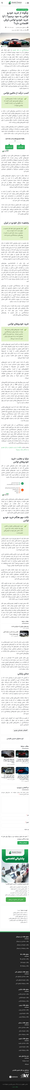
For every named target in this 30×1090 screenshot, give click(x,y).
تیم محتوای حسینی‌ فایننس (21, 27)
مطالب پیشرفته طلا (24, 966)
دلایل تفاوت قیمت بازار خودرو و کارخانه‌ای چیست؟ (7, 776)
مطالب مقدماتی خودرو (20, 730)
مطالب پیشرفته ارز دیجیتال (23, 948)
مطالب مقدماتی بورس (24, 1010)
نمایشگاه (27, 1064)
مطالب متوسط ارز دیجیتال (23, 945)
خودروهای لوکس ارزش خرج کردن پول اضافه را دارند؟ (9, 760)
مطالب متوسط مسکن (24, 1031)
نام (28, 815)
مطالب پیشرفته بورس (24, 1017)
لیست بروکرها (25, 1061)
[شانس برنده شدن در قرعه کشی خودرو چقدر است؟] (24, 634)
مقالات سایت (15, 1087)
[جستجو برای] (2, 3)
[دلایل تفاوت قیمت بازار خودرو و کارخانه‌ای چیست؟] (7, 770)
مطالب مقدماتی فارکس (23, 994)
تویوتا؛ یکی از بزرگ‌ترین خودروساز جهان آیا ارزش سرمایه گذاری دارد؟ (23, 777)
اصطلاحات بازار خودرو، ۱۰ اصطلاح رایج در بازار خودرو (22, 760)
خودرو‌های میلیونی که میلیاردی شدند (20, 626)
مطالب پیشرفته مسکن (24, 1034)
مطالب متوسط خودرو (24, 1047)
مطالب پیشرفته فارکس (24, 1001)
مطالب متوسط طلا (24, 962)
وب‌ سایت (26, 829)
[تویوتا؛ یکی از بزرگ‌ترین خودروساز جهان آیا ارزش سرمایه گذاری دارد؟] (22, 770)
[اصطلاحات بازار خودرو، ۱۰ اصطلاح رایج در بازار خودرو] (22, 754)
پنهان (19, 910)
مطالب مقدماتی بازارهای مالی (22, 976)
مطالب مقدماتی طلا (24, 959)
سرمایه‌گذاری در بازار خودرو (21, 50)
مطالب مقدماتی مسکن (23, 1027)
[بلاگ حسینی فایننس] (15, 2)
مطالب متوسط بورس (24, 1013)
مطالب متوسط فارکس (24, 997)
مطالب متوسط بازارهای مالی (22, 980)
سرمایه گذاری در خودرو (22, 10)
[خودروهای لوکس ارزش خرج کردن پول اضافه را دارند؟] (7, 754)
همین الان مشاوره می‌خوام (16, 900)
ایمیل (27, 822)
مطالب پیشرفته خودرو (24, 1050)
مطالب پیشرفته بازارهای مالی (22, 983)
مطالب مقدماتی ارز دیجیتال (22, 941)
